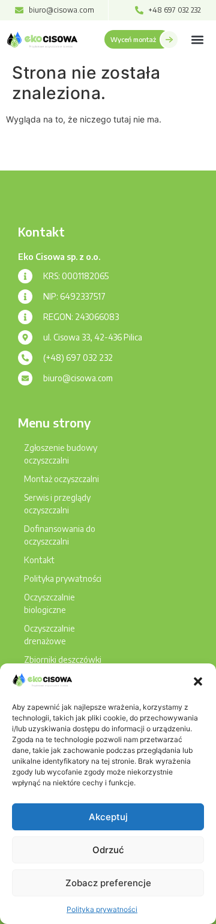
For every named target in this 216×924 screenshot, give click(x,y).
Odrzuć (108, 850)
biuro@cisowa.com (78, 378)
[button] (198, 681)
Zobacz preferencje (108, 883)
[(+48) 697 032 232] (25, 358)
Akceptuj (108, 817)
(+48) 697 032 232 (78, 357)
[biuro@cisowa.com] (25, 378)
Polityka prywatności (102, 909)
